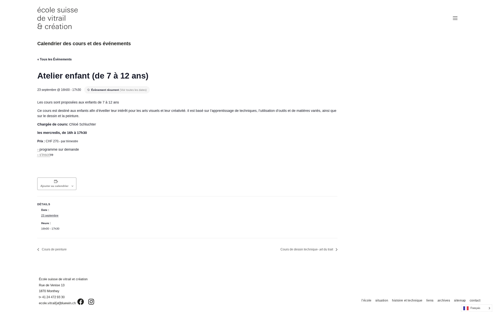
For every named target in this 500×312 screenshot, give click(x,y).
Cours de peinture (54, 249)
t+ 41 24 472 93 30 (52, 297)
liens (430, 300)
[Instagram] (88, 301)
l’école (366, 300)
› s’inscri (43, 155)
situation (381, 300)
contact (475, 300)
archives (444, 300)
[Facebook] (78, 301)
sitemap (460, 300)
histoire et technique (407, 300)
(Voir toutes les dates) (133, 89)
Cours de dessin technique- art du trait (307, 249)
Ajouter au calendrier (54, 185)
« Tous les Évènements (54, 59)
